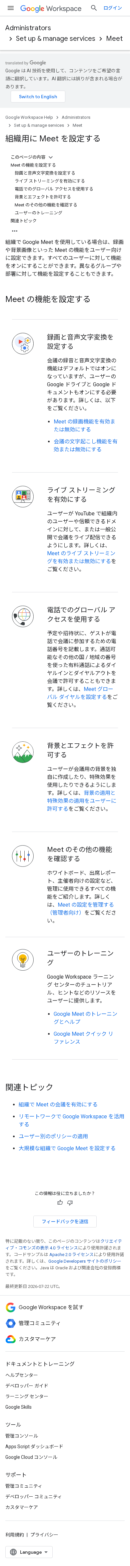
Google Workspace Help (29, 117)
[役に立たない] (70, 1203)
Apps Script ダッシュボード (34, 1446)
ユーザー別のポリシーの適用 (53, 1136)
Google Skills (18, 1407)
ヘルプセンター (21, 1375)
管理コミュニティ (23, 1486)
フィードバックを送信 (65, 1222)
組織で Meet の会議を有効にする (58, 1104)
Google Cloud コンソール (31, 1457)
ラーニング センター (26, 1396)
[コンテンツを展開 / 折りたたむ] (51, 157)
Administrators (28, 28)
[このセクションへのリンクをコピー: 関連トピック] (60, 1088)
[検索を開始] (94, 8)
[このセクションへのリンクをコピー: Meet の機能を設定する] (97, 300)
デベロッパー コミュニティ (33, 1496)
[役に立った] (60, 1203)
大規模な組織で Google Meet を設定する (67, 1148)
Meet (114, 39)
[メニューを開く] (10, 8)
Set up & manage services (55, 39)
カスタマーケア (21, 1507)
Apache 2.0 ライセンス (71, 1254)
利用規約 (14, 1534)
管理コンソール (21, 1436)
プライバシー (44, 1534)
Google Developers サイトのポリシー (84, 1261)
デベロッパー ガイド (26, 1385)
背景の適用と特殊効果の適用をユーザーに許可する (81, 801)
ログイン (112, 8)
